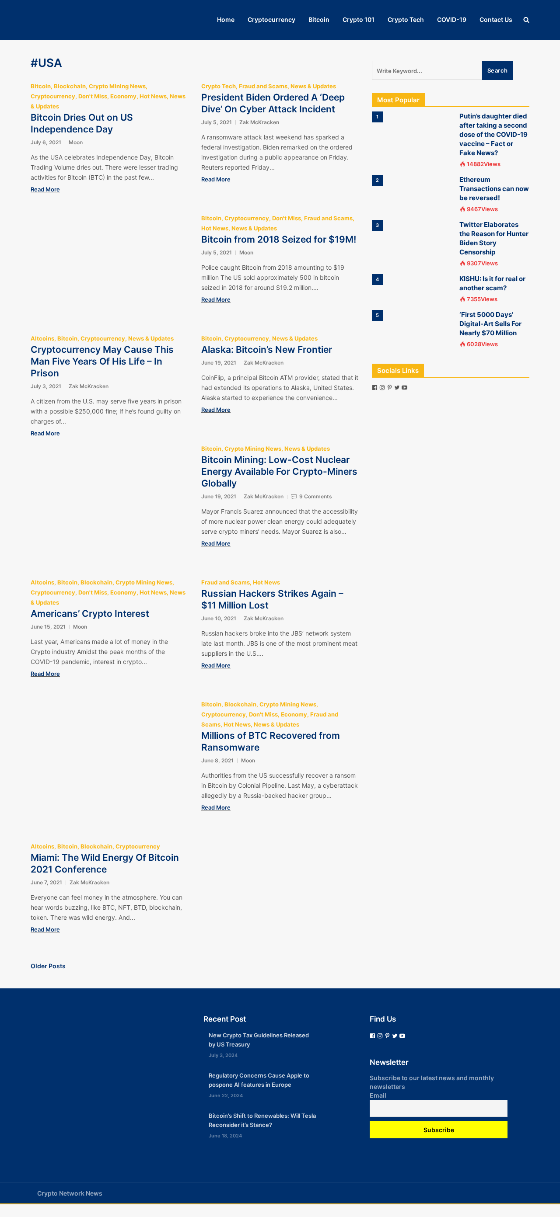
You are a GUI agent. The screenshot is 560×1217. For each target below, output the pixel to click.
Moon (76, 142)
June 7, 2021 (46, 882)
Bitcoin (318, 19)
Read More (45, 189)
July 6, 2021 (46, 142)
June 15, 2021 (48, 626)
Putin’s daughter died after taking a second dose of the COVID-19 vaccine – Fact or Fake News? (493, 134)
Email (378, 1095)
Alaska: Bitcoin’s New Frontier (266, 349)
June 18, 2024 (225, 1136)
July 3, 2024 (223, 1055)
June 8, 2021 (217, 760)
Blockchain (70, 86)
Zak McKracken (259, 122)
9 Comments (315, 496)
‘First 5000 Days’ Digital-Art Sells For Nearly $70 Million (490, 323)
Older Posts (48, 966)
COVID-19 (451, 19)
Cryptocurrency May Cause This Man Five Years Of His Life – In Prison (102, 361)
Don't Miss (92, 96)
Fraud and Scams (263, 86)
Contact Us (496, 19)
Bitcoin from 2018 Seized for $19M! (278, 239)
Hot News (153, 96)
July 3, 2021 (46, 386)
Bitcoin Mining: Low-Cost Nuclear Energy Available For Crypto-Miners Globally (279, 471)
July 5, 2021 (216, 122)
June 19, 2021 (218, 362)
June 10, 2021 (218, 618)
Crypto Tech (406, 19)
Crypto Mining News (117, 86)
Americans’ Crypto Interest (90, 613)
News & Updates (313, 86)
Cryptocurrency (271, 19)
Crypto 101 (358, 19)
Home (225, 19)
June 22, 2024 (226, 1095)
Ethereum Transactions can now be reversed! (494, 188)
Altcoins (42, 338)
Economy (123, 96)
